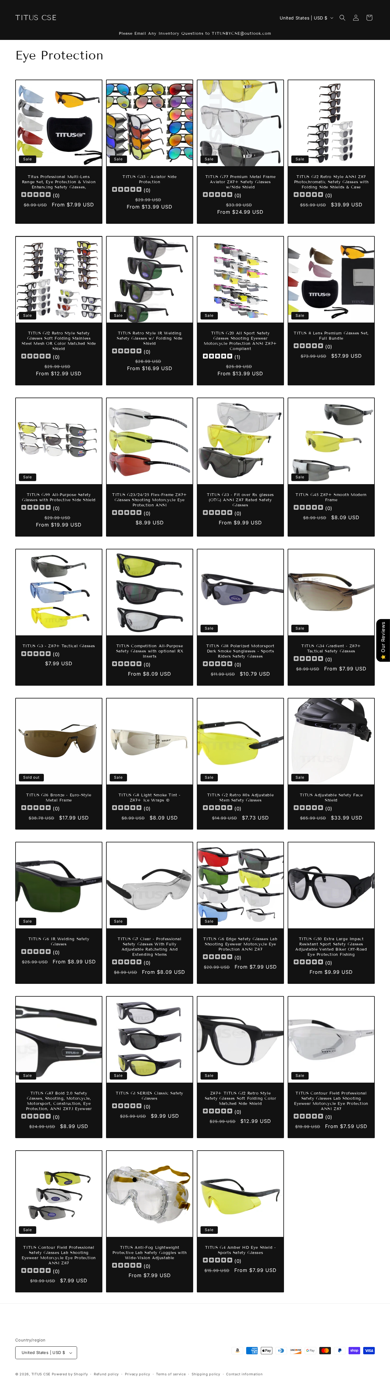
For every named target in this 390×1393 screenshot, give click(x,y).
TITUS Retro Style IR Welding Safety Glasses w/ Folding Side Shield (150, 338)
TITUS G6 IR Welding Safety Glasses (59, 942)
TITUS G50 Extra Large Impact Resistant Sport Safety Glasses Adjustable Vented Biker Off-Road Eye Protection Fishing (331, 947)
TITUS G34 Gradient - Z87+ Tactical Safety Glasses (331, 649)
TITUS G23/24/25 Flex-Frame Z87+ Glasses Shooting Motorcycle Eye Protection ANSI (149, 500)
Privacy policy (137, 1374)
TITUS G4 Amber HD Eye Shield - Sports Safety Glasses (240, 1250)
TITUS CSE (41, 1374)
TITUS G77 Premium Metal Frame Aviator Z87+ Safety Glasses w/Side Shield (240, 182)
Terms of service (171, 1374)
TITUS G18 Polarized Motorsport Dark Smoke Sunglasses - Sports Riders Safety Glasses (240, 651)
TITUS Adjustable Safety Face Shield (331, 798)
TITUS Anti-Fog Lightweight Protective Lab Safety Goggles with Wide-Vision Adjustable (149, 1252)
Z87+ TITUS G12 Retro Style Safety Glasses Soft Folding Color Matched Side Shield (240, 1098)
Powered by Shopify (70, 1374)
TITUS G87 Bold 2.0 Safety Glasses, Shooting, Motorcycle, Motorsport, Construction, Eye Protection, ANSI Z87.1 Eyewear (59, 1101)
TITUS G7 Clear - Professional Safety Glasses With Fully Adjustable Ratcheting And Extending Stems (149, 947)
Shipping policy (206, 1374)
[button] (342, 17)
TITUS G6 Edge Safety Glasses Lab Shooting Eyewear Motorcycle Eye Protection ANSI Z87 (240, 944)
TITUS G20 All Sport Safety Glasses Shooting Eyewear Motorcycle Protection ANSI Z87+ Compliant (240, 341)
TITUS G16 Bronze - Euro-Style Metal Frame (58, 798)
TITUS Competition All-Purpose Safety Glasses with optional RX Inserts (149, 651)
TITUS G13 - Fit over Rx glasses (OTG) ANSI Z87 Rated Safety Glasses (240, 500)
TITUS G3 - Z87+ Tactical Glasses (59, 646)
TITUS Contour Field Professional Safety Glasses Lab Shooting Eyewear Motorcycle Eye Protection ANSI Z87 (331, 1101)
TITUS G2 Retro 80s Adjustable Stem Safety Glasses (240, 798)
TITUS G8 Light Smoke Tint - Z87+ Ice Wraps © (150, 798)
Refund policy (106, 1374)
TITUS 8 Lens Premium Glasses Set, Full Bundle (331, 336)
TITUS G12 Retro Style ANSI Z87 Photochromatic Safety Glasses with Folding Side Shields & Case (331, 182)
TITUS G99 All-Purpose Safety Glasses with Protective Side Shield (59, 497)
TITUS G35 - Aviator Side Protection (149, 179)
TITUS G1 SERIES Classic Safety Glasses (149, 1096)
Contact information (244, 1374)
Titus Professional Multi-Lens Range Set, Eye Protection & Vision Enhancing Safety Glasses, (59, 182)
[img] (217, 357)
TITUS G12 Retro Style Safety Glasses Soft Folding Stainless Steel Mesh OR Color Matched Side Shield (59, 341)
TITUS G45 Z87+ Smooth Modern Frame (331, 497)
